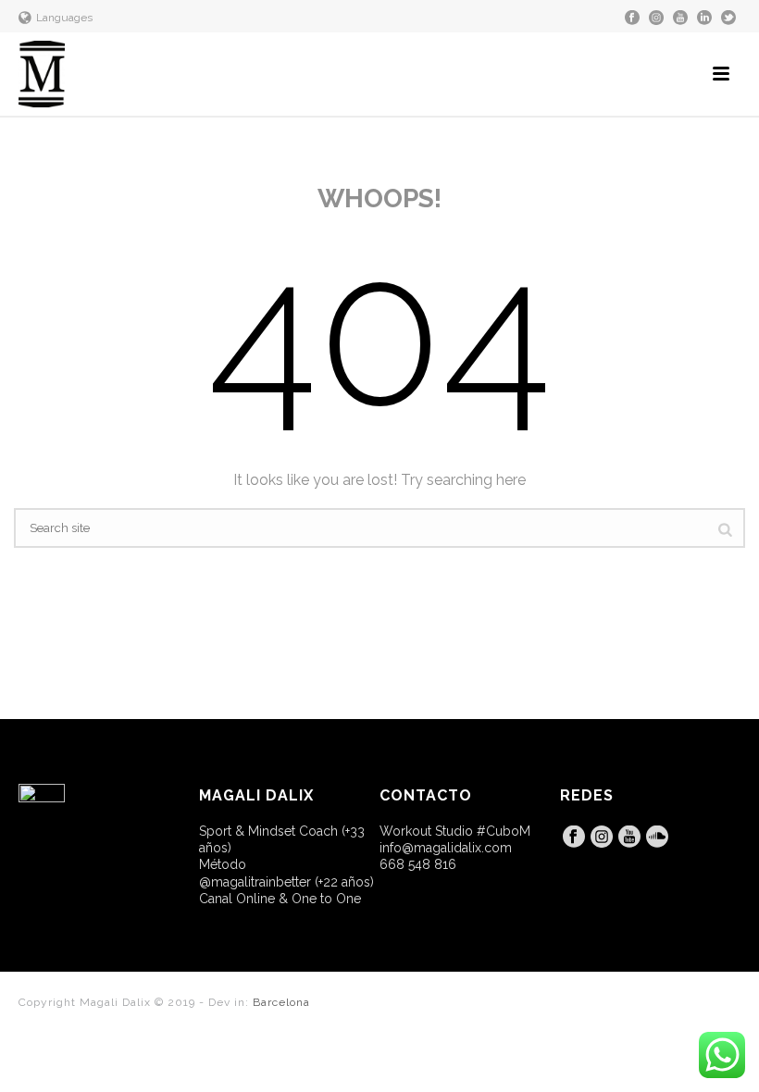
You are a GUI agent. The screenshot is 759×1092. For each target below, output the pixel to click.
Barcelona (281, 1002)
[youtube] (629, 837)
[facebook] (574, 837)
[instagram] (602, 837)
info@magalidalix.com (446, 847)
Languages (64, 17)
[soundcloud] (657, 837)
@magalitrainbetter (255, 882)
